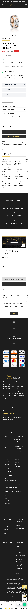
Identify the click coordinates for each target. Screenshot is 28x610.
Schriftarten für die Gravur (20, 556)
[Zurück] (2, 35)
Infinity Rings (6, 38)
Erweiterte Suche (20, 546)
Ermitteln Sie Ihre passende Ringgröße (20, 550)
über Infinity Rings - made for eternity (20, 520)
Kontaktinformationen (7, 520)
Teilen (3, 149)
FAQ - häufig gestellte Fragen (20, 564)
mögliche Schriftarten (7, 102)
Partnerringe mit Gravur (11, 297)
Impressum (4, 523)
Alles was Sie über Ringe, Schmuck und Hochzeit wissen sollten (21, 571)
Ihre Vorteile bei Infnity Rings (20, 560)
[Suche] (5, 5)
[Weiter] (25, 35)
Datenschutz (5, 526)
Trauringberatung (6, 1)
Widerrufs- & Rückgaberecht (6, 530)
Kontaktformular (16, 1)
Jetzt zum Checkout (14, 136)
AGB (3, 538)
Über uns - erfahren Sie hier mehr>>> (14, 398)
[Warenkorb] (25, 5)
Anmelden (23, 1)
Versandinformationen (7, 534)
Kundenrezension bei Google (20, 524)
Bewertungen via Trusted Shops (20, 529)
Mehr (14, 313)
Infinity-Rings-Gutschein (10, 252)
